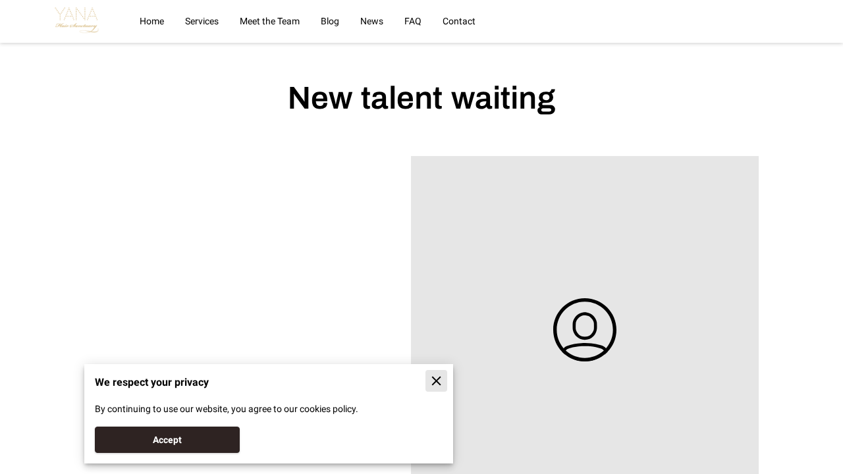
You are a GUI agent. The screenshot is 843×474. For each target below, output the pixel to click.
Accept (167, 439)
